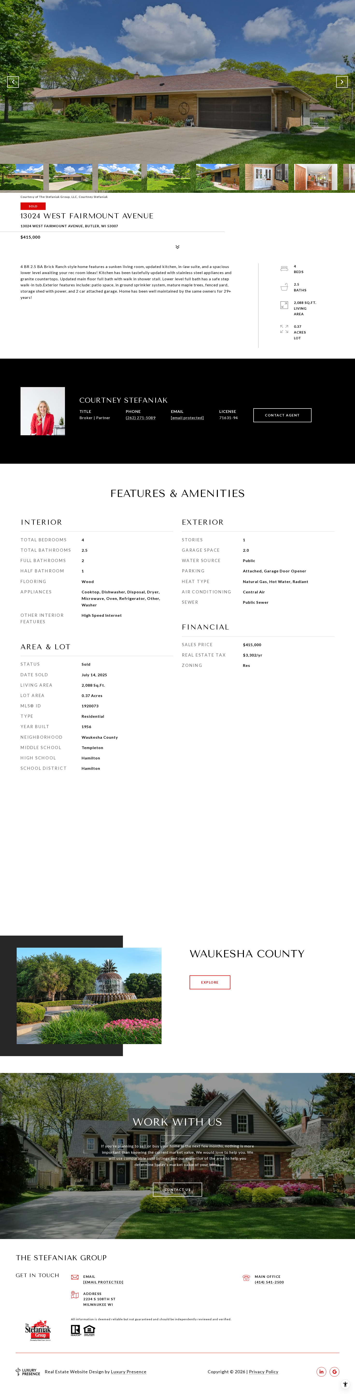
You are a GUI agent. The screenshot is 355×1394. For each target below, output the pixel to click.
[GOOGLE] (334, 1372)
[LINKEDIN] (321, 1372)
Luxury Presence (129, 1371)
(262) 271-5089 (141, 417)
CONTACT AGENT (282, 415)
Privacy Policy (263, 1371)
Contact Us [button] (177, 1189)
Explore (210, 982)
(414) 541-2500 (269, 1282)
